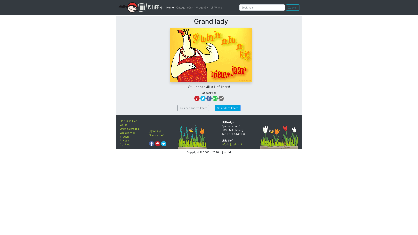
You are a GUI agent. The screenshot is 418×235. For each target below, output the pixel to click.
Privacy (124, 140)
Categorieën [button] (184, 7)
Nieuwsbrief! (156, 135)
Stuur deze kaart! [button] (227, 108)
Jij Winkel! (217, 7)
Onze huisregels (129, 128)
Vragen (124, 136)
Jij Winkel (155, 131)
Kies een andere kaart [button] (193, 108)
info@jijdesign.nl (232, 144)
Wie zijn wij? (127, 132)
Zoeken (292, 7)
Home (170, 7)
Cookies (125, 144)
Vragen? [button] (201, 7)
